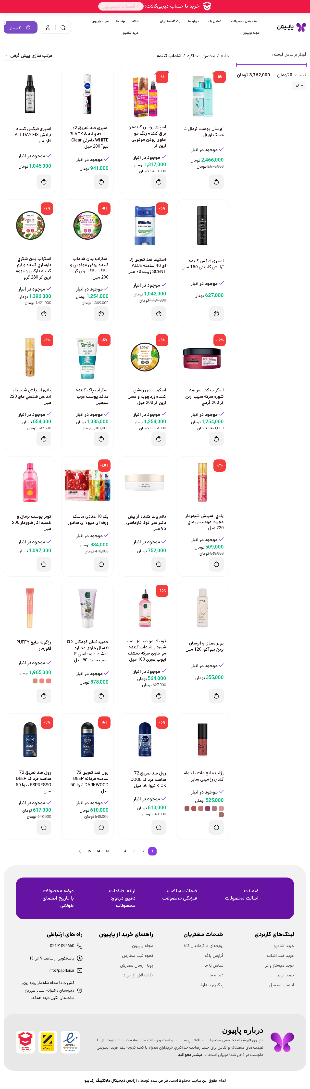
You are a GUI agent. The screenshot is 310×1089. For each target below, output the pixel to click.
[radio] (48, 681)
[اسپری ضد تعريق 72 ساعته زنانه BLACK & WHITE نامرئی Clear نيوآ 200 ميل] (87, 94)
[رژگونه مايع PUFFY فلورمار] (30, 608)
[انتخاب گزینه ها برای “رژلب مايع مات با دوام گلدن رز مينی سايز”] (216, 827)
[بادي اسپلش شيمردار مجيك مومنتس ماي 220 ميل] (202, 482)
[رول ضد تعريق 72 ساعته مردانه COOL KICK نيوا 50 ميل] (145, 739)
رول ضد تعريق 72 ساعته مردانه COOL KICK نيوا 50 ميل (148, 779)
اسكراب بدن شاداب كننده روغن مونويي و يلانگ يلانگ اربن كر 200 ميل (89, 268)
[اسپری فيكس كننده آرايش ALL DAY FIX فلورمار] (30, 94)
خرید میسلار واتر (279, 965)
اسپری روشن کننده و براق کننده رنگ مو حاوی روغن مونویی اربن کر (147, 136)
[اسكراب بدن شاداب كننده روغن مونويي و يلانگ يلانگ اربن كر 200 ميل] (87, 225)
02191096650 (62, 946)
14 (98, 851)
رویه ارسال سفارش (136, 965)
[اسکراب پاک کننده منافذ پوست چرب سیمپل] (87, 357)
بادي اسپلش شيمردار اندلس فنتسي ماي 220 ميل (30, 396)
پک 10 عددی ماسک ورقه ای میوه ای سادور (88, 519)
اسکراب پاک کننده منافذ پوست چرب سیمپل (92, 396)
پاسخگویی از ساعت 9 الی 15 (51, 958)
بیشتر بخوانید (190, 1055)
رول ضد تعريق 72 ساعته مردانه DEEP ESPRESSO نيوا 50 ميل (33, 781)
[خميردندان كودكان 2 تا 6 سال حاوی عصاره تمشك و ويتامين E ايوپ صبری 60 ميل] (87, 608)
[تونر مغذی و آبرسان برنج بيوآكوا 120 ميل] (202, 608)
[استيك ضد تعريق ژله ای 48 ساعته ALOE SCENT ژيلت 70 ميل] (145, 225)
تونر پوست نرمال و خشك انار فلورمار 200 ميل (31, 522)
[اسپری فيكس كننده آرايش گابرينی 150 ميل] (202, 225)
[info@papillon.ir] (80, 970)
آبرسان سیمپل (281, 985)
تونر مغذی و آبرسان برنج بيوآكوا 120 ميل (205, 646)
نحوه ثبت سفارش (137, 955)
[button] (216, 182)
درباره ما (216, 975)
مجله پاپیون (142, 945)
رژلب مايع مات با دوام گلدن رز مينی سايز (204, 776)
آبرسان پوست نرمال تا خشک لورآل (204, 132)
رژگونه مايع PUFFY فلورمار (33, 645)
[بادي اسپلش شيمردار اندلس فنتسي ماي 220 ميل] (30, 357)
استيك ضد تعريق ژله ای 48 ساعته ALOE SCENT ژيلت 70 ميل (146, 265)
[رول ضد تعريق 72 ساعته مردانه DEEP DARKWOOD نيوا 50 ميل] (87, 739)
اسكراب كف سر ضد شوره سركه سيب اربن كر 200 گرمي (204, 396)
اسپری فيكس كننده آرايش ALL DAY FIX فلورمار (33, 135)
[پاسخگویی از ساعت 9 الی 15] (80, 958)
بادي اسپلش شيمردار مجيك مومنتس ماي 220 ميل (204, 522)
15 (89, 851)
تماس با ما (213, 965)
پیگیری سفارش (210, 985)
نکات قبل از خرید (138, 975)
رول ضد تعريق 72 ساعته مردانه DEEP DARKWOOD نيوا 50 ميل (89, 781)
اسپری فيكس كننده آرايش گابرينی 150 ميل (203, 264)
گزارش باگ (214, 955)
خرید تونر (286, 975)
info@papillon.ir (61, 970)
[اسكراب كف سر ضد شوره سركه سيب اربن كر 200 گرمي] (202, 357)
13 (107, 851)
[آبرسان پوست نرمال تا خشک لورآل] (202, 94)
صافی (299, 85)
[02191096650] (80, 946)
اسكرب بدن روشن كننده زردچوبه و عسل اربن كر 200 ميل (146, 396)
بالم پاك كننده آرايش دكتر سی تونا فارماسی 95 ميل (146, 522)
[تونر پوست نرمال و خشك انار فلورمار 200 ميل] (30, 482)
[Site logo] (291, 27)
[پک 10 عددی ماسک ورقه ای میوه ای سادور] (87, 482)
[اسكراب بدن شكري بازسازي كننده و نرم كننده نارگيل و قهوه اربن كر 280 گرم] (30, 225)
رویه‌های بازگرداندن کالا (203, 945)
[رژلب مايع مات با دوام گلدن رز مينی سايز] (202, 739)
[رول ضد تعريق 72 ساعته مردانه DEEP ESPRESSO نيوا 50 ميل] (30, 739)
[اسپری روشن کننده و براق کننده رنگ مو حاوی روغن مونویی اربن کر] (145, 94)
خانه (225, 56)
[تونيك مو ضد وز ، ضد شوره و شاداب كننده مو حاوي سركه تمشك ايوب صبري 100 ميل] (145, 608)
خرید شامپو (284, 945)
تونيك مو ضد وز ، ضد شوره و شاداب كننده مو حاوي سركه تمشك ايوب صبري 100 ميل (146, 650)
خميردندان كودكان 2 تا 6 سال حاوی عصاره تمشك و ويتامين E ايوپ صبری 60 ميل (88, 651)
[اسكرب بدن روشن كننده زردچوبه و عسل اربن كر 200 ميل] (145, 357)
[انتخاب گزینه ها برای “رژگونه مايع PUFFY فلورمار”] (44, 696)
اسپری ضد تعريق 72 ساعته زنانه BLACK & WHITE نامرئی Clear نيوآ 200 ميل (89, 137)
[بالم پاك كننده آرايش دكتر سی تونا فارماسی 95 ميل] (145, 482)
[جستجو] (63, 27)
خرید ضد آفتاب (280, 955)
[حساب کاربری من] (47, 27)
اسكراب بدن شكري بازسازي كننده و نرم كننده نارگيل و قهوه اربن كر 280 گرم (33, 268)
